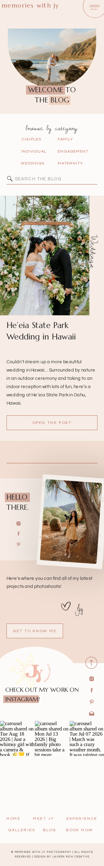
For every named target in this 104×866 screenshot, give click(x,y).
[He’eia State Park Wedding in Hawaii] (44, 255)
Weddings (93, 252)
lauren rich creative (70, 856)
